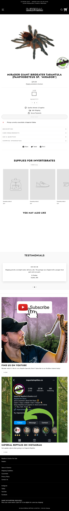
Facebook (4, 494)
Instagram (4, 485)
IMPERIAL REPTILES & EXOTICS (31, 508)
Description (8, 129)
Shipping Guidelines (7, 470)
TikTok (3, 488)
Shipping (28, 84)
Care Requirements (11, 133)
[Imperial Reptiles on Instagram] (34, 410)
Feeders (4, 461)
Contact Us (5, 479)
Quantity (34, 99)
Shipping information (12, 140)
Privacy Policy (6, 476)
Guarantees (5, 473)
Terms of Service (6, 467)
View (6, 372)
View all (34, 164)
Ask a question (9, 137)
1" (34, 94)
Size (34, 90)
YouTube (4, 491)
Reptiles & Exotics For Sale (9, 458)
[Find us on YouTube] (34, 330)
